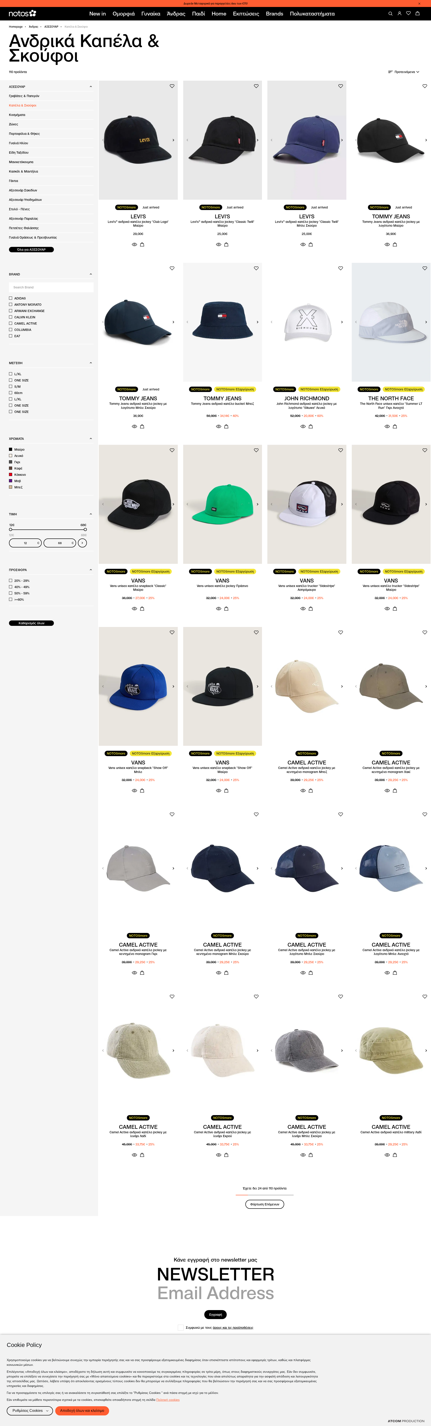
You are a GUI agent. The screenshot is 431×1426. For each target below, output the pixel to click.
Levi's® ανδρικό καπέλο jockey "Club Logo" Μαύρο (138, 224)
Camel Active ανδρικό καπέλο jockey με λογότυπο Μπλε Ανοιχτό (391, 952)
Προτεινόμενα (405, 72)
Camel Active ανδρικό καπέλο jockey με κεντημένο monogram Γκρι (138, 952)
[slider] (10, 529)
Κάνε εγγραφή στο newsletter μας (215, 1259)
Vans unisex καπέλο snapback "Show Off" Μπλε (138, 770)
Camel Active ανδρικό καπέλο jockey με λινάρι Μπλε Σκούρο (306, 1134)
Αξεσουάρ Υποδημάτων (25, 200)
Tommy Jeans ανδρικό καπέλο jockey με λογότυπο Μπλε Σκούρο (138, 406)
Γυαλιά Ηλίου (18, 143)
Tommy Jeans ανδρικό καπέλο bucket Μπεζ (222, 404)
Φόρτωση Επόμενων (264, 1204)
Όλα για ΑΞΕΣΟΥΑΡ (31, 250)
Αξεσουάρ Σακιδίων (23, 190)
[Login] (399, 13)
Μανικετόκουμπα (21, 162)
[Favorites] (408, 13)
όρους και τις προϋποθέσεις (233, 1328)
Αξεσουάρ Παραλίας (23, 219)
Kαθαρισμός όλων (31, 623)
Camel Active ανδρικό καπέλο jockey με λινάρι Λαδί (138, 1134)
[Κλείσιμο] (419, 3)
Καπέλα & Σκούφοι (22, 105)
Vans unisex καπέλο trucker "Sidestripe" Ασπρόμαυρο (306, 588)
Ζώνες (13, 124)
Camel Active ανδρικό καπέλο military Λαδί (391, 1132)
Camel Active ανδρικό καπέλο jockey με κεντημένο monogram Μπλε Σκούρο (222, 952)
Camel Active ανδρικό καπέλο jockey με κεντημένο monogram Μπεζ (306, 770)
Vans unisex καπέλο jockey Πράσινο (222, 586)
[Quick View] (134, 244)
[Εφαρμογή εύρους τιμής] (82, 542)
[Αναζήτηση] (390, 13)
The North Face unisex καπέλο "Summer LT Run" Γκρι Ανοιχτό (391, 406)
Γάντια (13, 181)
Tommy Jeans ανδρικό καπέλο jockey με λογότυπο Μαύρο (391, 224)
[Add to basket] (142, 244)
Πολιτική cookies (168, 1400)
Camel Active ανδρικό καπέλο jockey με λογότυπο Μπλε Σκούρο (306, 952)
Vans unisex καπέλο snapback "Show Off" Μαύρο (222, 770)
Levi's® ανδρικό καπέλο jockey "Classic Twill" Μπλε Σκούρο (307, 224)
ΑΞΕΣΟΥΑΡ (51, 26)
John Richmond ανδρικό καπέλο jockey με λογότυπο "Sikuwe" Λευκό (307, 406)
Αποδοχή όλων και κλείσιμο (82, 1411)
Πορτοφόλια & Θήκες (24, 134)
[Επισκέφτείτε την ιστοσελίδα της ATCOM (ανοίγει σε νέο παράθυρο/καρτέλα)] (406, 1421)
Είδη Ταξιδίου (19, 153)
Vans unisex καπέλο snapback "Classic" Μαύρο (138, 588)
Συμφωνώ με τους (219, 1328)
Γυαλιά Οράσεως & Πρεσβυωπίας (33, 237)
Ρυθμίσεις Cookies (28, 1411)
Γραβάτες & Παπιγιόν (24, 96)
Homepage (16, 26)
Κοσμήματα (17, 115)
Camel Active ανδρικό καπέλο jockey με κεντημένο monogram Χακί (391, 770)
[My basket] (417, 13)
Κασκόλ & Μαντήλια (23, 171)
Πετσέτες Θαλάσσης (24, 228)
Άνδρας (33, 26)
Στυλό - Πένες (19, 209)
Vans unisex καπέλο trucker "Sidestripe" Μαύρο (391, 588)
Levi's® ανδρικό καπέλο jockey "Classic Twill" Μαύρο (222, 224)
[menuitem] (98, 13)
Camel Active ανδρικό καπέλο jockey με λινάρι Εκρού (222, 1134)
